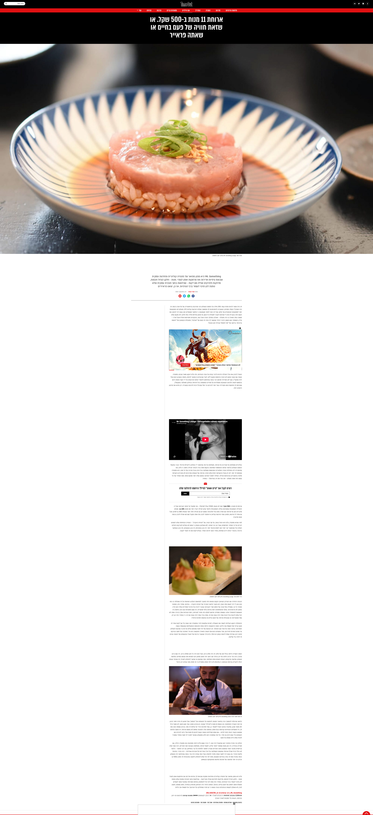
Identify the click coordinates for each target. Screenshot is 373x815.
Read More (185, 365)
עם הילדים (186, 10)
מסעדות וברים (172, 10)
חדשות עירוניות (231, 10)
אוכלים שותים (228, 802)
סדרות (218, 10)
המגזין (208, 10)
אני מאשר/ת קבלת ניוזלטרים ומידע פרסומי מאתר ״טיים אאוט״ (212, 497)
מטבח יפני (203, 802)
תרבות (159, 10)
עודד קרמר (191, 292)
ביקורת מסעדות (237, 802)
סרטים (149, 10)
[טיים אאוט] (186, 5)
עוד (140, 10)
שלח (185, 494)
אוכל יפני (209, 802)
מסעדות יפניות (195, 802)
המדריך (197, 10)
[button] (240, 328)
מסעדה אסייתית (218, 802)
